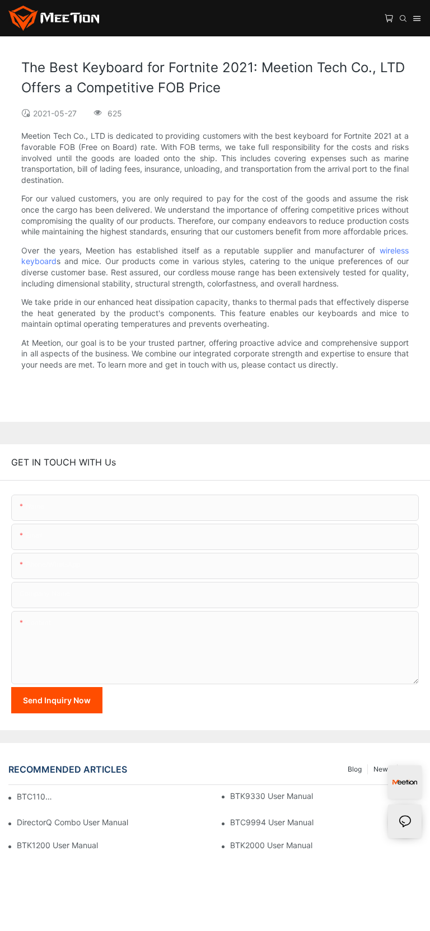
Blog (355, 769)
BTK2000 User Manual (271, 845)
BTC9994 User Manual (272, 822)
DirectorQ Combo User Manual (72, 822)
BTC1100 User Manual (35, 796)
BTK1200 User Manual (57, 845)
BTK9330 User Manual (271, 796)
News (382, 769)
